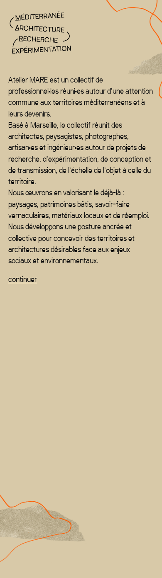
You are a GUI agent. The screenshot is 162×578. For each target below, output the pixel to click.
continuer (22, 279)
